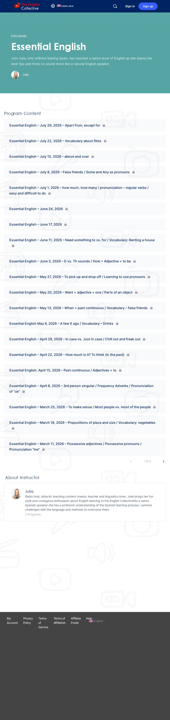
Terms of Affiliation (60, 620)
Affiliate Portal (76, 620)
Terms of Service (43, 623)
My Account (12, 620)
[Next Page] (164, 461)
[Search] (115, 6)
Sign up (148, 6)
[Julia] (16, 493)
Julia (29, 491)
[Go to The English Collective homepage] (26, 6)
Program (18, 36)
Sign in (130, 6)
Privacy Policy (28, 620)
